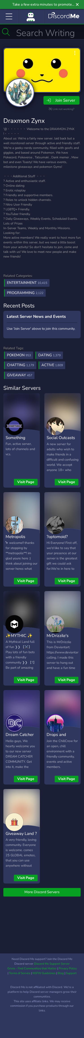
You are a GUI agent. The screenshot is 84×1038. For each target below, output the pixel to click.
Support (71, 973)
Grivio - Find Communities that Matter (32, 968)
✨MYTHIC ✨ (19, 635)
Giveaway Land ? (21, 833)
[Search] (6, 32)
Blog (61, 973)
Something (15, 437)
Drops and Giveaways (57, 738)
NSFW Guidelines (44, 973)
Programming (25, 292)
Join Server (65, 100)
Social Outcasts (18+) (61, 441)
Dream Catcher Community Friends (20, 741)
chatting (20, 365)
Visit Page (25, 482)
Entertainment (27, 282)
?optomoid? (57, 536)
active (52, 365)
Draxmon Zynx (24, 121)
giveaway (19, 375)
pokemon (19, 355)
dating (49, 355)
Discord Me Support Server (52, 964)
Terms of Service (19, 973)
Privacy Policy (68, 968)
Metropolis (15, 536)
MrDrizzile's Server (58, 639)
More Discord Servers (42, 892)
